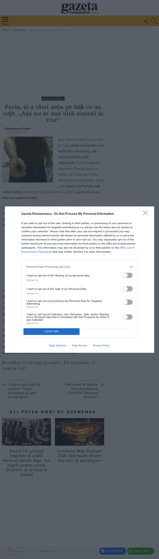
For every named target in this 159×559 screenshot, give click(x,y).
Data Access (79, 345)
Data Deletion (57, 345)
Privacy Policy (101, 345)
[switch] (128, 275)
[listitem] (79, 267)
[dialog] (79, 279)
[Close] (146, 214)
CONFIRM (51, 331)
